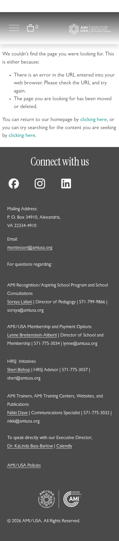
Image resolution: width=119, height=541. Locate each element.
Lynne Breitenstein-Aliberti (32, 335)
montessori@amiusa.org (29, 248)
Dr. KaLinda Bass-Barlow (30, 446)
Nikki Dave (17, 413)
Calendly (64, 446)
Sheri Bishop (18, 370)
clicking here (93, 120)
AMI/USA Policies (24, 466)
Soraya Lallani (19, 302)
